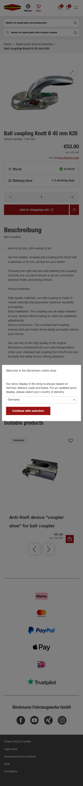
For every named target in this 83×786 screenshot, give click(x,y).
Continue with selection (28, 411)
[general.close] (74, 371)
